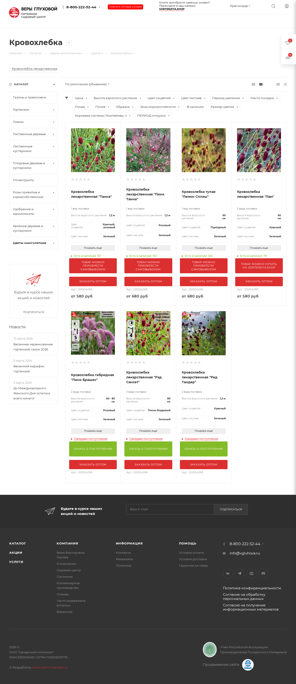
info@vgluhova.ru (245, 553)
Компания (67, 543)
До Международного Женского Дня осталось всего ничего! (31, 393)
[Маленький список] (253, 84)
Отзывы (63, 594)
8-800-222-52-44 (81, 7)
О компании (66, 563)
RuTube (263, 573)
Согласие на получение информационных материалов (251, 607)
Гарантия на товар (193, 565)
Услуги (16, 562)
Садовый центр (69, 570)
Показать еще (93, 247)
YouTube (251, 573)
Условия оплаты (191, 552)
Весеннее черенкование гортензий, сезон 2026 (33, 346)
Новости (17, 327)
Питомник (65, 576)
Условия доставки (193, 559)
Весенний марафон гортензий (28, 368)
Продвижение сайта (221, 664)
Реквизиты (124, 559)
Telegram (240, 573)
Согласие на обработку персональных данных (244, 596)
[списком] (285, 84)
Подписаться (231, 509)
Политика (123, 565)
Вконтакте (228, 573)
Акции (15, 552)
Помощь (187, 543)
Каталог (17, 543)
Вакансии (64, 612)
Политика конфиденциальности (252, 588)
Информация (129, 543)
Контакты (123, 552)
